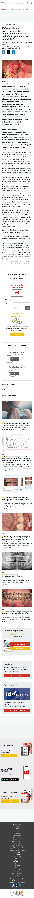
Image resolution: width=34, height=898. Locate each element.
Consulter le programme (17, 710)
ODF (14, 24)
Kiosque (17, 858)
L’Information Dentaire (17, 841)
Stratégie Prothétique (17, 845)
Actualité (17, 826)
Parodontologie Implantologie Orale (17, 847)
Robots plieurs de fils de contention (16, 423)
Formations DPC (17, 837)
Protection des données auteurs (17, 883)
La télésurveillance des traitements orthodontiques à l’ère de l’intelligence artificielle (15, 499)
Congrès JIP (17, 869)
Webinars (17, 867)
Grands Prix (17, 865)
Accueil (2, 24)
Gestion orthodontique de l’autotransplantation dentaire (12, 575)
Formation (8, 24)
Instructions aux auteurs (17, 881)
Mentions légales (17, 877)
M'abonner (17, 334)
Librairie (17, 860)
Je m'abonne (9, 756)
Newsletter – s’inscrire (17, 832)
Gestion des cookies (17, 887)
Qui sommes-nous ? (17, 873)
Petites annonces (17, 835)
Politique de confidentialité (17, 879)
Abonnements (17, 856)
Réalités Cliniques (17, 843)
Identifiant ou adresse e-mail (8, 300)
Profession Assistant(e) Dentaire (17, 851)
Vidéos (17, 830)
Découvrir (10, 801)
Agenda (17, 864)
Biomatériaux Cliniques (17, 849)
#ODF (3, 389)
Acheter (14, 373)
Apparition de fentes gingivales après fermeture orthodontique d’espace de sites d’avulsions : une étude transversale (16, 538)
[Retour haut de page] (30, 893)
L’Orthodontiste (17, 852)
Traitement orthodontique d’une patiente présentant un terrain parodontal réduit (17, 612)
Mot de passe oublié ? (16, 308)
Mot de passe (9, 303)
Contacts (17, 875)
